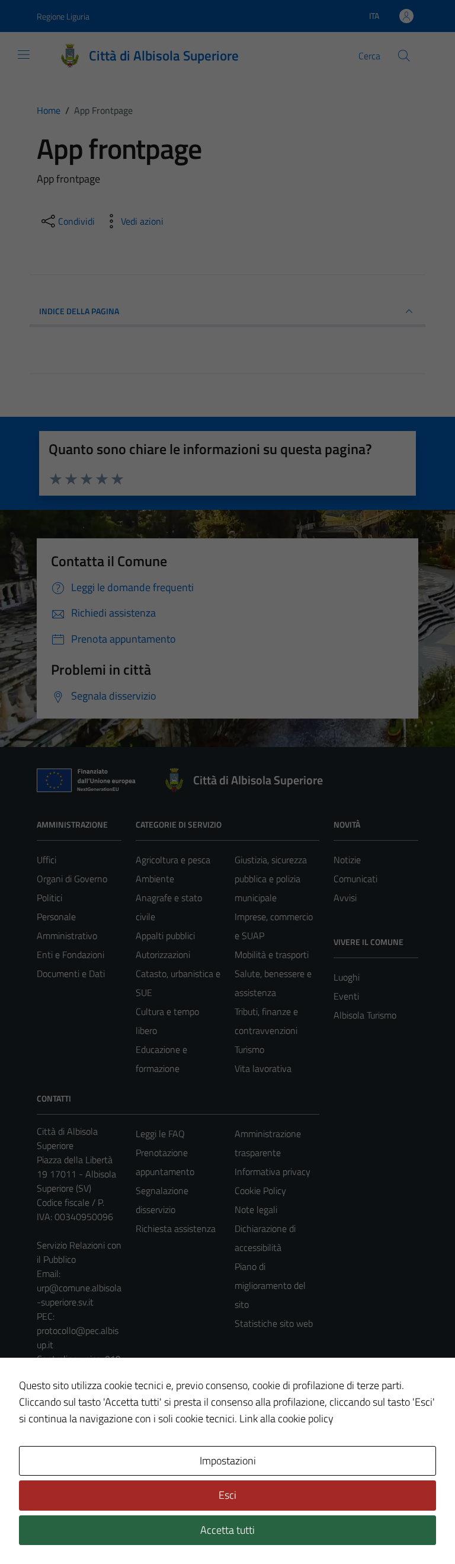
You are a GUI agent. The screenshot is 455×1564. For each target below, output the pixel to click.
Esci (227, 1495)
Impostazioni (228, 1461)
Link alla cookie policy (286, 1418)
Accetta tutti (227, 1530)
